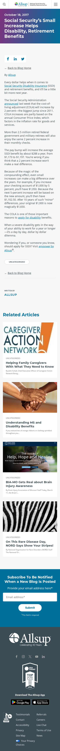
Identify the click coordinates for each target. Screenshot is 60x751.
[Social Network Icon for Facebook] (16, 657)
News (40, 735)
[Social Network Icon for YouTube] (36, 657)
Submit (30, 607)
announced (11, 103)
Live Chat (41, 725)
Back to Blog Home (19, 68)
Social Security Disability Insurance (25, 85)
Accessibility (22, 725)
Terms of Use (44, 730)
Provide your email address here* (30, 588)
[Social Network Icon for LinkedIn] (43, 657)
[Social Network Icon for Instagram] (23, 657)
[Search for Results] (4, 4)
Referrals (41, 714)
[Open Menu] (55, 4)
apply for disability (29, 217)
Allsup (12, 75)
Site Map (20, 735)
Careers (41, 719)
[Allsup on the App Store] (40, 702)
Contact (20, 719)
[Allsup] (30, 639)
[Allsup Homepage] (31, 4)
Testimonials (23, 714)
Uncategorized (17, 262)
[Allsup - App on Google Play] (20, 702)
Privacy (20, 730)
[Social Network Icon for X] (30, 657)
